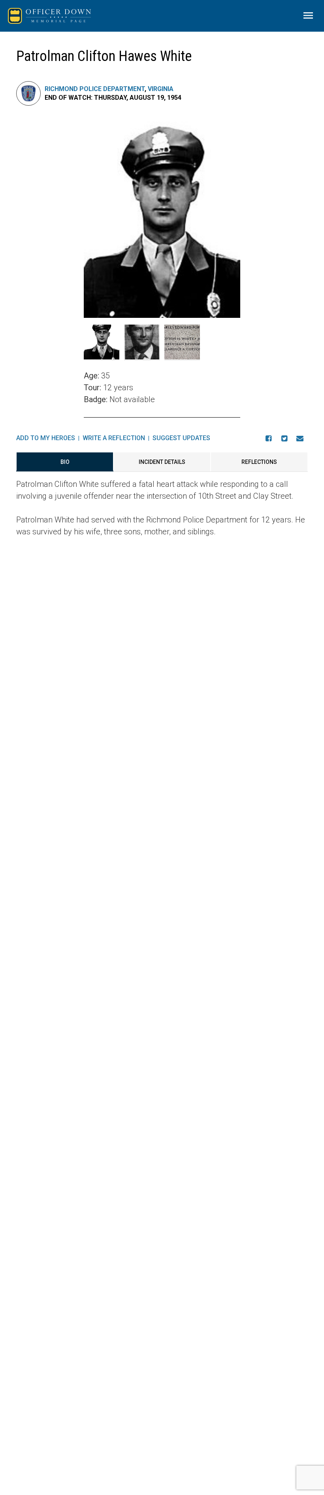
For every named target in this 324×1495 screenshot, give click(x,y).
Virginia (160, 89)
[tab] (64, 461)
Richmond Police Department (95, 89)
